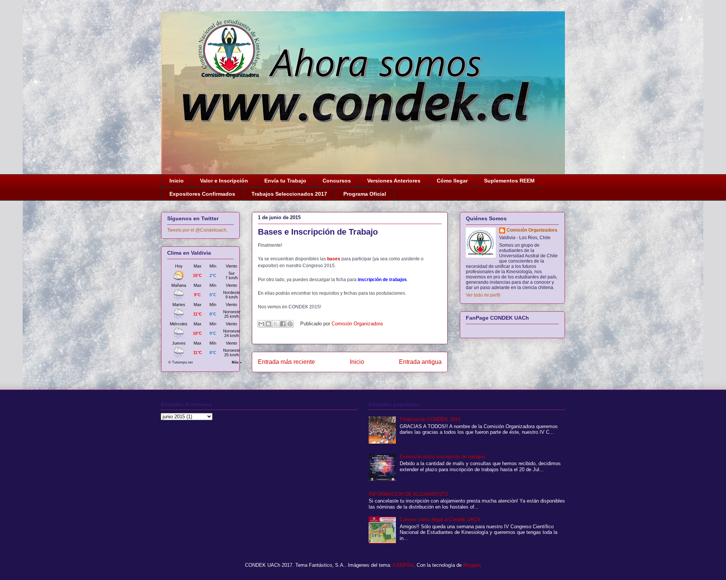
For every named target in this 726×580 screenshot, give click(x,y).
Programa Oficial (364, 194)
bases (333, 258)
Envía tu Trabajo (285, 181)
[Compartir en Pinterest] (290, 324)
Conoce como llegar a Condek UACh (440, 519)
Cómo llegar (452, 181)
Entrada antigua (420, 362)
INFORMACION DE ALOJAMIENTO (408, 494)
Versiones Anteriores (393, 181)
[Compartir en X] (275, 324)
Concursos (337, 181)
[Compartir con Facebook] (283, 324)
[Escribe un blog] (268, 324)
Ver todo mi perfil (483, 295)
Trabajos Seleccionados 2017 (289, 194)
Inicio (176, 181)
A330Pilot (403, 565)
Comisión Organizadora (532, 230)
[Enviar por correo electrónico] (261, 324)
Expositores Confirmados (202, 194)
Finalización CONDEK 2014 (430, 419)
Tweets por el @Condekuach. (197, 230)
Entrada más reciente (286, 362)
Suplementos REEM (509, 181)
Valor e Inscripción (224, 181)
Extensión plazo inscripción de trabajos (443, 456)
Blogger (471, 565)
